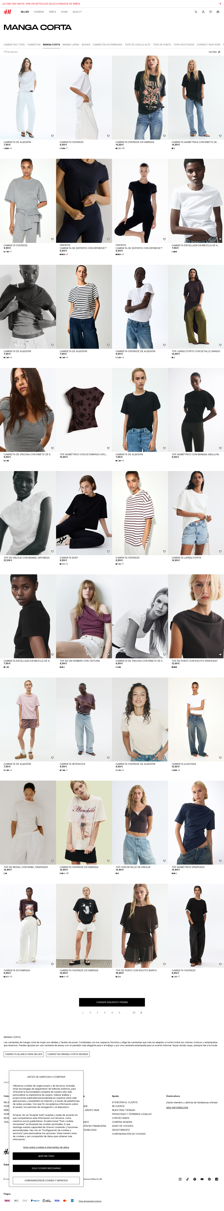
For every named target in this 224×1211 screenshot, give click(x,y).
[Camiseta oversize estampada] (140, 98)
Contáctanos (120, 1118)
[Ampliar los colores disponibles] (173, 148)
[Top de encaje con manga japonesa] (28, 513)
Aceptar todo (46, 1156)
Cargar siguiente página (112, 1002)
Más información (177, 1107)
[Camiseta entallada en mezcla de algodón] (28, 616)
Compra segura (122, 1122)
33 (134, 1012)
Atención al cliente (125, 1102)
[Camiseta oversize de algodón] (140, 307)
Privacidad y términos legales (132, 1114)
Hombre (39, 12)
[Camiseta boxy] (84, 513)
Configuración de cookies (129, 1134)
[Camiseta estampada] (28, 926)
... (126, 1012)
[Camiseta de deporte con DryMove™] (84, 201)
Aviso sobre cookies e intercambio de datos (46, 1147)
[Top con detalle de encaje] (140, 823)
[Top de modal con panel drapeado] (28, 823)
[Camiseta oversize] (84, 98)
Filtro (213, 52)
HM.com (8, 1082)
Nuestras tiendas (123, 1110)
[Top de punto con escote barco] (140, 926)
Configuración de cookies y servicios (46, 1180)
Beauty (77, 12)
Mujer (25, 12)
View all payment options (90, 1201)
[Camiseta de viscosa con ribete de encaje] (28, 410)
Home (64, 12)
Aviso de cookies (122, 1126)
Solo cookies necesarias (46, 1168)
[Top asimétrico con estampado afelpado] (84, 410)
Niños (52, 12)
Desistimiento (121, 1130)
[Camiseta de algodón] (28, 98)
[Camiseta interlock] (84, 719)
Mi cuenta (118, 1106)
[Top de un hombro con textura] (84, 616)
